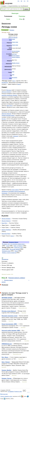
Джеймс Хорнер (15, 63)
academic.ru (6, 2)
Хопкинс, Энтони (6, 378)
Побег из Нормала (18, 245)
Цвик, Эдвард (6, 362)
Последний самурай (15, 249)
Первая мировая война (8, 115)
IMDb (10, 78)
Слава (7, 245)
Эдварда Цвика (13, 242)
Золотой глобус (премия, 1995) (11, 330)
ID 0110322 (14, 77)
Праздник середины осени (9, 315)
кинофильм (5, 82)
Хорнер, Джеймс (6, 370)
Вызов (16, 251)
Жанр (10, 39)
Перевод (11, 30)
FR (27, 1)
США (13, 71)
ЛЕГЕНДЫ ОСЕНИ (7, 297)
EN (18, 1)
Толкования (8, 16)
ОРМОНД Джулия (7, 343)
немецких (15, 136)
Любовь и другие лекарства (9, 252)
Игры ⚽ (21, 19)
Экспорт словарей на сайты (6, 396)
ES (24, 1)
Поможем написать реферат (16, 277)
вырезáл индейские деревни (9, 95)
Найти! (26, 9)
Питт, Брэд (5, 357)
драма (13, 39)
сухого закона (15, 189)
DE (21, 1)
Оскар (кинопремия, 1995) (9, 324)
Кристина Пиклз (6, 233)
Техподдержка (11, 391)
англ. (14, 80)
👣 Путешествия (4, 394)
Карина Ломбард (16, 57)
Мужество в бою (18, 247)
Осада (3, 249)
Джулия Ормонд (16, 55)
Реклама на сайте (18, 391)
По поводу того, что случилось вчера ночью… (14, 244)
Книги (8, 19)
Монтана (8, 90)
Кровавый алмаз (6, 251)
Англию (4, 118)
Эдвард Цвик (15, 42)
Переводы (22, 16)
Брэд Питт (14, 54)
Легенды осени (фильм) (9, 311)
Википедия (15, 13)
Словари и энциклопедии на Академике (14, 6)
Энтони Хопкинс (16, 51)
